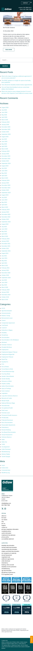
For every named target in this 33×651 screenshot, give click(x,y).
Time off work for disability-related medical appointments (17, 84)
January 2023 (5, 212)
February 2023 (6, 209)
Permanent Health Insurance (9, 415)
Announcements (6, 313)
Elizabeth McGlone (7, 347)
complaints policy (6, 531)
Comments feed (6, 470)
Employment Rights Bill (8, 354)
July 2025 (4, 139)
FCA (3, 364)
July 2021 (4, 255)
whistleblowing (6, 568)
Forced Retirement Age (8, 371)
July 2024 (4, 168)
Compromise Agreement (8, 323)
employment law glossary (8, 535)
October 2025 (5, 131)
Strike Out (4, 442)
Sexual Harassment (7, 434)
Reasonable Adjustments (8, 425)
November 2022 (6, 217)
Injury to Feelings (6, 388)
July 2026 (4, 110)
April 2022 (4, 234)
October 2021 (5, 248)
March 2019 (5, 299)
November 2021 (6, 246)
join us (3, 523)
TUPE (3, 444)
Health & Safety (6, 383)
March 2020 (5, 287)
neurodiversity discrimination (9, 549)
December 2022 (6, 214)
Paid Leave (5, 410)
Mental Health (5, 400)
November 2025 (6, 129)
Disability (4, 332)
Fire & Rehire (5, 366)
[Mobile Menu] (30, 4)
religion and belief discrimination (10, 551)
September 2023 (6, 192)
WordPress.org (6, 472)
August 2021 (5, 253)
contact (25, 3)
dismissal (4, 342)
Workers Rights (6, 454)
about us (4, 515)
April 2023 (4, 204)
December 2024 (6, 156)
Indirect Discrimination (8, 386)
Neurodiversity (5, 405)
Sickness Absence (7, 437)
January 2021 (5, 270)
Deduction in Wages (7, 330)
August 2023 (5, 195)
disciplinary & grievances (8, 572)
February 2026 (6, 122)
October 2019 (5, 297)
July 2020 (4, 280)
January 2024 (5, 183)
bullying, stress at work (8, 564)
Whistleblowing (6, 451)
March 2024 (5, 178)
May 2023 (4, 202)
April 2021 (4, 263)
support (4, 525)
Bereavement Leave (7, 318)
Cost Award (5, 325)
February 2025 (6, 151)
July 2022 (4, 226)
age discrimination (7, 570)
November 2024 (6, 158)
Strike (3, 439)
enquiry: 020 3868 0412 (25, 7)
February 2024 (6, 180)
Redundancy (5, 427)
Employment (5, 349)
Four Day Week (6, 374)
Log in (3, 465)
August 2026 (5, 107)
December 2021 (6, 243)
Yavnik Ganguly (6, 456)
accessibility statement (8, 539)
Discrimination (5, 337)
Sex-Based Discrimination (9, 432)
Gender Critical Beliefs (8, 376)
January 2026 (5, 124)
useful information (6, 533)
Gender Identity (6, 378)
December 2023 (6, 185)
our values (4, 519)
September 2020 (6, 277)
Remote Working (6, 430)
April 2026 (4, 117)
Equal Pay (4, 359)
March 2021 (5, 265)
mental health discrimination (9, 547)
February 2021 (6, 268)
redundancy (5, 563)
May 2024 (4, 173)
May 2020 (4, 285)
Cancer (4, 320)
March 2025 (5, 149)
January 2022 (5, 241)
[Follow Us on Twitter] (2, 509)
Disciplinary (5, 335)
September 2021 (6, 251)
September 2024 (6, 163)
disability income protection (9, 566)
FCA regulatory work (7, 574)
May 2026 (4, 114)
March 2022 (5, 236)
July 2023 (4, 197)
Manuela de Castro (7, 398)
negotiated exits (6, 557)
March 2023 (5, 207)
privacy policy (5, 537)
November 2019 (6, 294)
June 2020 (4, 282)
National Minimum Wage (8, 403)
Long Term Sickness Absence (10, 395)
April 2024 (4, 175)
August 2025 (5, 136)
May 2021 (4, 260)
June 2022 (4, 229)
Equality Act (5, 361)
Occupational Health (7, 408)
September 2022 (6, 221)
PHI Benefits (5, 417)
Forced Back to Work (7, 369)
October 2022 (5, 219)
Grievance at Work (7, 381)
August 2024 (5, 165)
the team (4, 517)
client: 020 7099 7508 (25, 9)
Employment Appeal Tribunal (9, 352)
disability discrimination (8, 545)
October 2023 (5, 190)
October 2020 (5, 275)
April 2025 (4, 146)
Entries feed (5, 467)
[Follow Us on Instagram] (5, 509)
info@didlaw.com (6, 503)
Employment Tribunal (7, 357)
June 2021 (4, 258)
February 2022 (6, 238)
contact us (4, 527)
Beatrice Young (6, 315)
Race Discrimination (7, 422)
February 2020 (6, 289)
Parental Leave (6, 412)
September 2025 (6, 134)
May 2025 (4, 144)
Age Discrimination (7, 310)
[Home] (7, 9)
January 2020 (5, 292)
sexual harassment (7, 555)
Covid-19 (4, 327)
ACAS (3, 308)
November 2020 (6, 272)
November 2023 (6, 187)
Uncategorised (6, 446)
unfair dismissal (6, 561)
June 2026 (4, 112)
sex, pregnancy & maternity (9, 553)
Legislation (5, 393)
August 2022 (5, 224)
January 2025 (5, 153)
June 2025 (4, 141)
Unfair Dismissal (6, 449)
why (3, 521)
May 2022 (4, 231)
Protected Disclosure (7, 420)
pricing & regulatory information (10, 529)
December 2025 (6, 127)
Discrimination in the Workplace (10, 340)
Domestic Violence (7, 344)
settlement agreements (8, 559)
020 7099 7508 (6, 505)
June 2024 (4, 170)
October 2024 (5, 161)
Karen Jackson (6, 391)
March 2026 (5, 119)
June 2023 (4, 200)
